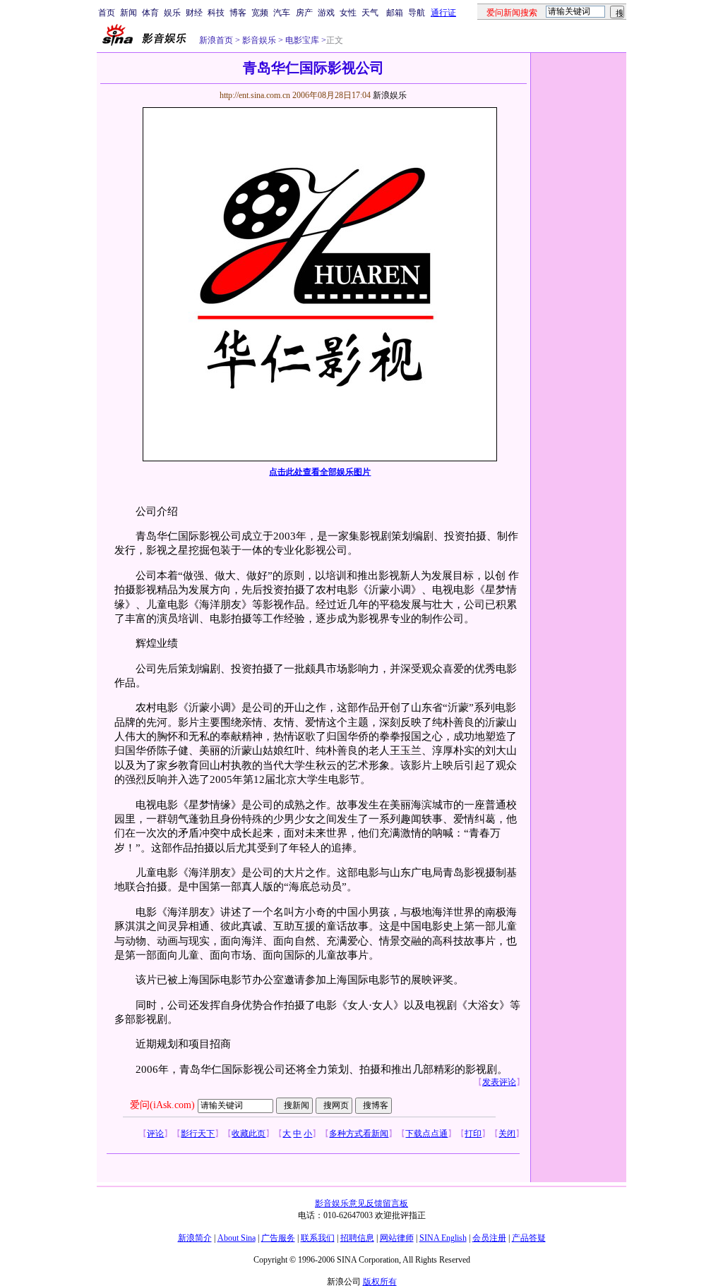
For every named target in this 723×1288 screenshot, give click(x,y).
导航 (416, 13)
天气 (370, 13)
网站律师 (397, 1238)
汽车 (281, 13)
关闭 (506, 1133)
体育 (150, 13)
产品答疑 (529, 1238)
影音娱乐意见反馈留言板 (361, 1203)
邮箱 (394, 13)
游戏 (326, 13)
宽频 (259, 13)
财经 (194, 13)
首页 (106, 13)
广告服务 (278, 1238)
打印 (473, 1133)
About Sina (236, 1238)
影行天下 (198, 1133)
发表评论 (499, 1082)
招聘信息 (357, 1238)
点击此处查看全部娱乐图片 (320, 472)
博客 (237, 13)
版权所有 (380, 1282)
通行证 (443, 13)
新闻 (128, 13)
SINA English (443, 1238)
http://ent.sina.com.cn (256, 95)
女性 (348, 13)
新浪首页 (216, 40)
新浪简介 (195, 1238)
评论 (155, 1133)
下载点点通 (426, 1133)
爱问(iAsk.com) (162, 1105)
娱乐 (172, 13)
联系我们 (318, 1238)
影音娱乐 (259, 40)
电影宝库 (301, 40)
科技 (216, 13)
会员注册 (489, 1238)
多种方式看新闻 (358, 1133)
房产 (304, 13)
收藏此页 (248, 1133)
